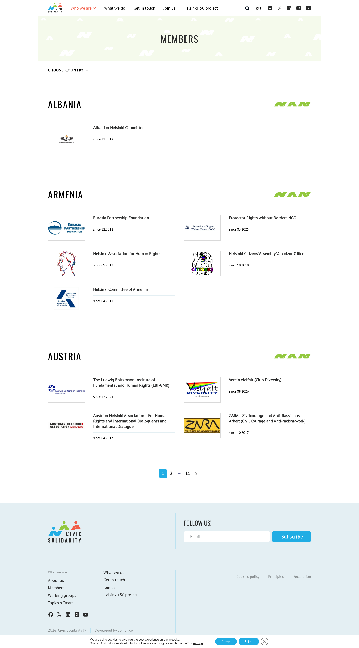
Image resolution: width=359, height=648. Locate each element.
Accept (226, 641)
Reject (249, 641)
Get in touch (144, 8)
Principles (276, 576)
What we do (114, 8)
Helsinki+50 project (201, 8)
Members (56, 588)
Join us (169, 8)
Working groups (62, 595)
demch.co (125, 630)
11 (187, 473)
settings (198, 643)
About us (56, 580)
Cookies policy (247, 576)
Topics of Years (60, 603)
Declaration (302, 576)
